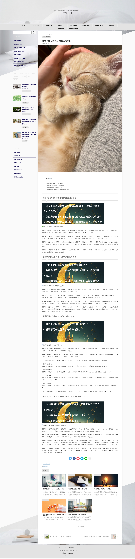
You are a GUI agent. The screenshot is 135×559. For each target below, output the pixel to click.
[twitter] (70, 458)
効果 (15, 73)
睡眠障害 (16, 76)
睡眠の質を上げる (86, 25)
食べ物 (15, 80)
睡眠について (49, 25)
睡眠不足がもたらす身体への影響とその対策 (53, 489)
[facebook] (74, 458)
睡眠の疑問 (111, 25)
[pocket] (78, 458)
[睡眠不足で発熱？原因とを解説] (82, 458)
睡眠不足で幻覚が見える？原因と (102, 489)
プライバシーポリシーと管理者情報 (66, 547)
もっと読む (81, 526)
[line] (85, 458)
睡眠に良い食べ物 (99, 25)
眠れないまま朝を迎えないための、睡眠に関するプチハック (67, 550)
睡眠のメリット (61, 25)
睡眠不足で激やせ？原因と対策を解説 (77, 489)
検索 (34, 32)
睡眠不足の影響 (73, 25)
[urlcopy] (89, 458)
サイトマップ (36, 25)
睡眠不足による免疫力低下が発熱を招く (55, 185)
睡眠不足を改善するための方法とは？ (55, 187)
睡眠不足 (45, 466)
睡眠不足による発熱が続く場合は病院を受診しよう (58, 189)
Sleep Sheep (67, 13)
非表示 (50, 178)
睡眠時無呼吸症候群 (73, 28)
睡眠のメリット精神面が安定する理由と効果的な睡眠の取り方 (29, 121)
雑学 (29, 76)
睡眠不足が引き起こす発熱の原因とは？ (55, 183)
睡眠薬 (33, 73)
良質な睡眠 (23, 76)
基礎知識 (21, 73)
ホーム (23, 25)
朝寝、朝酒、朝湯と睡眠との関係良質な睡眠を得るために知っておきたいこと (29, 134)
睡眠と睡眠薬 (61, 28)
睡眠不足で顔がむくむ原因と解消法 (77, 514)
